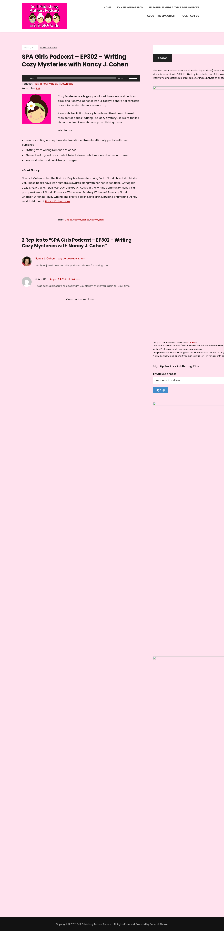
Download (66, 84)
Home (107, 7)
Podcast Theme (159, 924)
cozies (68, 219)
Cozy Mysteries (81, 219)
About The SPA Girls (161, 16)
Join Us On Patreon (129, 7)
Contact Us (190, 16)
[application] (81, 78)
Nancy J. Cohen (45, 258)
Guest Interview (48, 47)
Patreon (191, 342)
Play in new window (46, 84)
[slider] (133, 78)
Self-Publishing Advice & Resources (173, 7)
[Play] (26, 78)
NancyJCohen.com (57, 201)
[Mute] (126, 78)
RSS (38, 88)
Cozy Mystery (97, 219)
